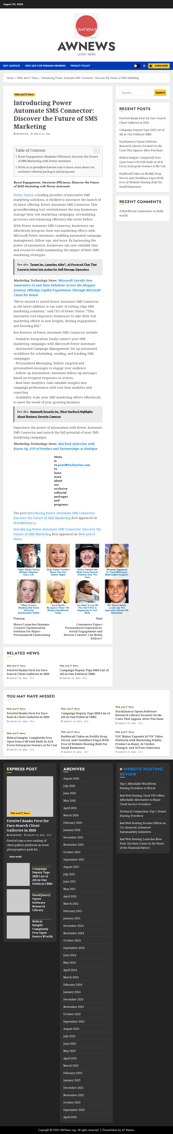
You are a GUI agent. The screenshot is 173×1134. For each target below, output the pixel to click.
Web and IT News (24, 94)
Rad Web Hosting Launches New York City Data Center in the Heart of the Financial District (142, 843)
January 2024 (71, 992)
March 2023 (71, 1065)
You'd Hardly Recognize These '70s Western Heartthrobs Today (58, 609)
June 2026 (69, 793)
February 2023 (72, 1073)
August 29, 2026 (19, 678)
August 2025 (71, 867)
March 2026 (71, 815)
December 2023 (73, 999)
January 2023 (71, 1080)
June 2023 (69, 1043)
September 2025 (73, 859)
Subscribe (161, 65)
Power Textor (23, 195)
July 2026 (69, 786)
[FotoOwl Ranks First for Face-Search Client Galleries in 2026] (30, 796)
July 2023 (69, 1036)
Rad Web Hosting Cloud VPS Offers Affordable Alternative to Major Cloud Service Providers (142, 800)
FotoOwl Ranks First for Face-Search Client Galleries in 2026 (28, 672)
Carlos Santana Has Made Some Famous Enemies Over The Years (87, 573)
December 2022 (73, 1088)
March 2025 (71, 903)
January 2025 (71, 918)
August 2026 (71, 778)
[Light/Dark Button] (137, 66)
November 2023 (73, 1007)
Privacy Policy (80, 65)
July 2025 (69, 874)
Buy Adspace (11, 65)
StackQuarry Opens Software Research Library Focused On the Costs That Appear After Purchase (141, 146)
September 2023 (73, 1021)
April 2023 (70, 1058)
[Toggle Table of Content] (95, 150)
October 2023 (72, 1014)
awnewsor (22, 134)
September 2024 (73, 948)
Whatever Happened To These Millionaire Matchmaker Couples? (116, 572)
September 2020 (73, 1110)
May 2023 (69, 1051)
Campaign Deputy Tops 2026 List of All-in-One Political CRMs (84, 672)
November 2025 (73, 845)
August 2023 (71, 1029)
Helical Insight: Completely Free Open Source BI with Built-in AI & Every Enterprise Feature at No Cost (142, 162)
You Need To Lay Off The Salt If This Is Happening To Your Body (87, 609)
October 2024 (72, 940)
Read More (15, 856)
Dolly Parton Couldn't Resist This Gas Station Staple (58, 572)
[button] (144, 65)
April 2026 (70, 808)
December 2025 (73, 837)
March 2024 (71, 977)
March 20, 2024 (42, 134)
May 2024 (69, 962)
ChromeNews (109, 1130)
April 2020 (70, 1117)
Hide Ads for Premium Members (45, 65)
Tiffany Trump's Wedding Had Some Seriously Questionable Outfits (28, 609)
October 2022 (72, 1102)
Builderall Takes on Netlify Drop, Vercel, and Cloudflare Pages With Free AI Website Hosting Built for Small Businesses (85, 742)
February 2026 (72, 823)
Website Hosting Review (141, 771)
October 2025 (72, 852)
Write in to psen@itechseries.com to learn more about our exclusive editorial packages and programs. (56, 169)
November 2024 (73, 933)
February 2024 (72, 985)
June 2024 (69, 955)
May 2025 (69, 889)
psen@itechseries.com (74, 465)
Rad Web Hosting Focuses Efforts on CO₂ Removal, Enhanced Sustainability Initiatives (143, 827)
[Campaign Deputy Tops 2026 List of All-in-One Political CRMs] (18, 874)
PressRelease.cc (25, 523)
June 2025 (69, 881)
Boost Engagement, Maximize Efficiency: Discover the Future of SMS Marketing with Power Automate (58, 159)
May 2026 (69, 800)
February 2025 (72, 911)
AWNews (86, 46)
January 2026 (71, 830)
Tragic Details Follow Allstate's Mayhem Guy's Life (29, 572)
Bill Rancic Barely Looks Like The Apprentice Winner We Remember (116, 609)
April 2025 (70, 896)
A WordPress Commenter (135, 211)
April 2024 (70, 970)
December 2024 (73, 926)
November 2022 (73, 1095)
